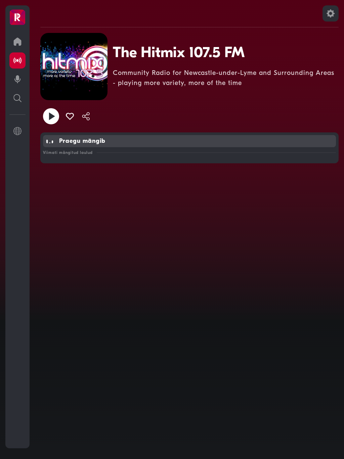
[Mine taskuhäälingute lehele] (17, 79)
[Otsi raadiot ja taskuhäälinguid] (17, 98)
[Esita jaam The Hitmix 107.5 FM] (51, 116)
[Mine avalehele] (17, 42)
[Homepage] (17, 17)
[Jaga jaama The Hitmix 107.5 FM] (86, 116)
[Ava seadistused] (330, 13)
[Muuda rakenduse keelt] (17, 131)
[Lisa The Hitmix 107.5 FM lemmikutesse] (70, 116)
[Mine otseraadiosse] (17, 60)
